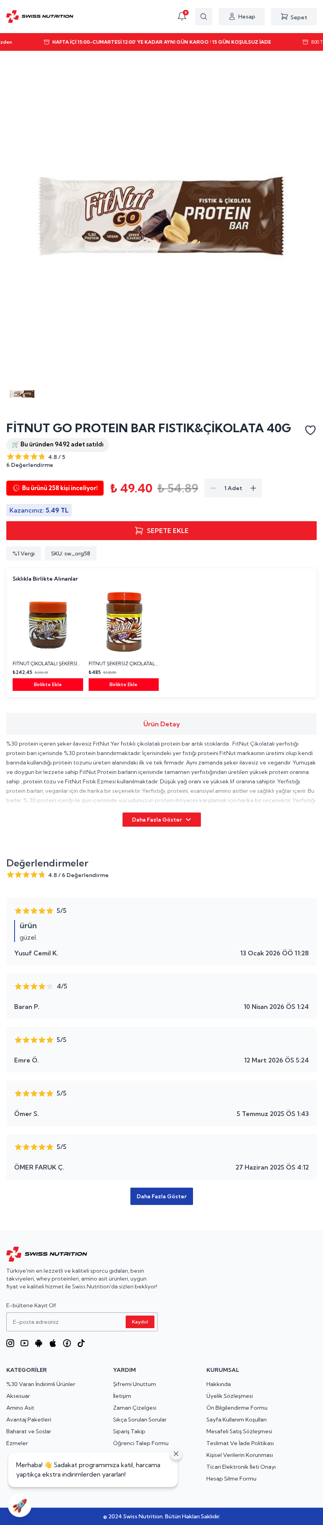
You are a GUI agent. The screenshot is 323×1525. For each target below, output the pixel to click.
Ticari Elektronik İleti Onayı (241, 1466)
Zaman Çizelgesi (134, 1407)
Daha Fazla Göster (157, 819)
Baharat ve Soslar (28, 1431)
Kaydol (140, 1322)
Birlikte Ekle (48, 684)
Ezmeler (17, 1443)
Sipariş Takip (129, 1431)
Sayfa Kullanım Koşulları (236, 1419)
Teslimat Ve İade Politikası (240, 1443)
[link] (48, 639)
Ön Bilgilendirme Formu (236, 1407)
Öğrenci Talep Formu (141, 1443)
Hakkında (218, 1384)
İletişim (122, 1395)
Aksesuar (18, 1395)
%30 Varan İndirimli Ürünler (40, 1384)
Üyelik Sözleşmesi (229, 1395)
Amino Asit (20, 1407)
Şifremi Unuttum (134, 1384)
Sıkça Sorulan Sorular (140, 1419)
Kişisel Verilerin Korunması (239, 1454)
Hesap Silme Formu (231, 1478)
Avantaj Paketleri (28, 1419)
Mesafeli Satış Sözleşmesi (239, 1431)
